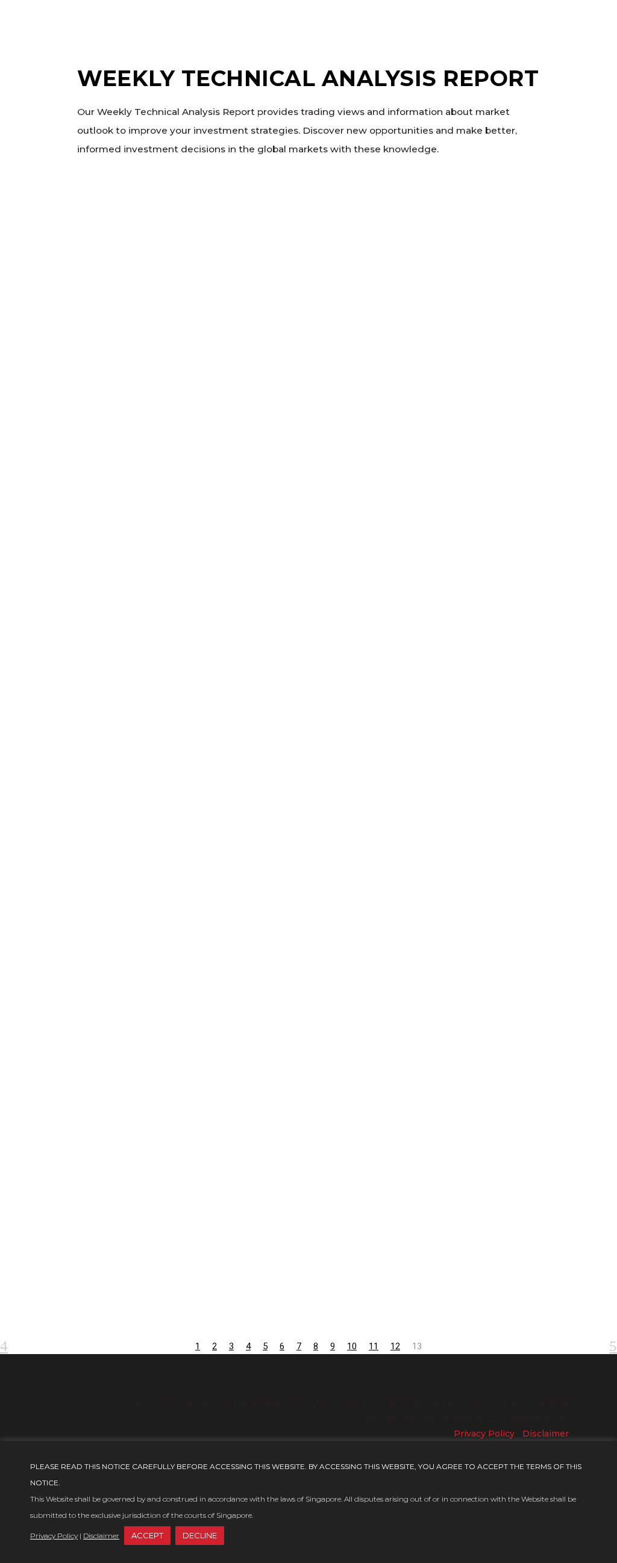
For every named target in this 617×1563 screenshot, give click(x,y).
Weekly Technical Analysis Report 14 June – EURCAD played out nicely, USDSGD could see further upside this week (146, 861)
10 (352, 1346)
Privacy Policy (484, 1433)
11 (373, 1346)
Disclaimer (545, 1433)
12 (395, 1346)
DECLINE (200, 1535)
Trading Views (126, 718)
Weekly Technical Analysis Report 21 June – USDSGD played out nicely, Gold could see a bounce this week (146, 296)
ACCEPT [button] (147, 1535)
